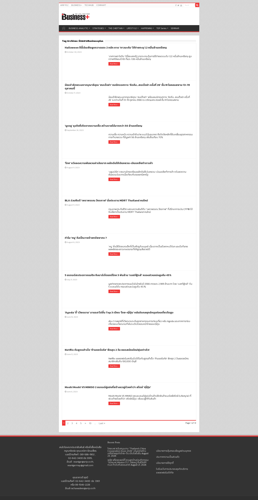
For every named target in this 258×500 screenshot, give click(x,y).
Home (63, 28)
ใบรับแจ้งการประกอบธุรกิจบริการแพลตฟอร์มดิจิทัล (172, 470)
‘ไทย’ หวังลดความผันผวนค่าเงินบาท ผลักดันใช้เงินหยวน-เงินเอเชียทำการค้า (109, 163)
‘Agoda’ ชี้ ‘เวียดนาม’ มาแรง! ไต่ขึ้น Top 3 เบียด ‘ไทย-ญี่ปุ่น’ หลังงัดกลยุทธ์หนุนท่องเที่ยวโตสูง (119, 312)
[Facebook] (176, 5)
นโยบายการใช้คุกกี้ (165, 463)
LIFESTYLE (132, 28)
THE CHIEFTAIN (115, 28)
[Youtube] (181, 5)
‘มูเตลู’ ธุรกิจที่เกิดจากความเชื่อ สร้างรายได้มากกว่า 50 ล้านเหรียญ (103, 126)
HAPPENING (146, 28)
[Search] (197, 5)
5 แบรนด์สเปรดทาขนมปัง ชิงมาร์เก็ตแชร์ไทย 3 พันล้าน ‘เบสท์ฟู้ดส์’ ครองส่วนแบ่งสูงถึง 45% (118, 275)
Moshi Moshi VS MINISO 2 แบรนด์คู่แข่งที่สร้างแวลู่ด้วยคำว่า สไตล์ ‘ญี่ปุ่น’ (108, 387)
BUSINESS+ (76, 5)
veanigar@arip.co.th (83, 461)
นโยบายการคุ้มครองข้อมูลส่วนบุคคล (173, 451)
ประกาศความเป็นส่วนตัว (167, 457)
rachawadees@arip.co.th (83, 488)
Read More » (114, 64)
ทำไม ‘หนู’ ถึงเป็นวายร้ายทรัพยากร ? (86, 238)
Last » (102, 423)
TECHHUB (89, 5)
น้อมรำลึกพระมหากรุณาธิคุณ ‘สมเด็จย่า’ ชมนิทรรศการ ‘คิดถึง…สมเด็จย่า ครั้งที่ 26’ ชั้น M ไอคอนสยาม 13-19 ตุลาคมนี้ (127, 86)
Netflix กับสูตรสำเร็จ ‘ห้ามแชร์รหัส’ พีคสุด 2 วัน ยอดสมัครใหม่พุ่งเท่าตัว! (107, 350)
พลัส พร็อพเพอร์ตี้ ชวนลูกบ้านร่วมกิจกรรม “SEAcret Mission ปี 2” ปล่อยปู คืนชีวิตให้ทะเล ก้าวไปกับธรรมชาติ (128, 462)
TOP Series (161, 28)
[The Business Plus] (75, 16)
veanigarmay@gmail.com (80, 465)
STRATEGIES (98, 28)
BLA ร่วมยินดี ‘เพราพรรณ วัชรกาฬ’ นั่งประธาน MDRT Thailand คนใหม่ (106, 200)
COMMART (101, 5)
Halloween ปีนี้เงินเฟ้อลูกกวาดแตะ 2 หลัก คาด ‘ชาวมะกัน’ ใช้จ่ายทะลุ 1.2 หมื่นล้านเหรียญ (116, 48)
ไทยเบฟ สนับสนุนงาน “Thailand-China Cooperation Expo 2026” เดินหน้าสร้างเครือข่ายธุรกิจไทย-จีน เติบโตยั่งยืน (127, 451)
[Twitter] (178, 5)
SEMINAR (175, 28)
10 (90, 423)
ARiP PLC (64, 5)
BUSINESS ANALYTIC (78, 28)
